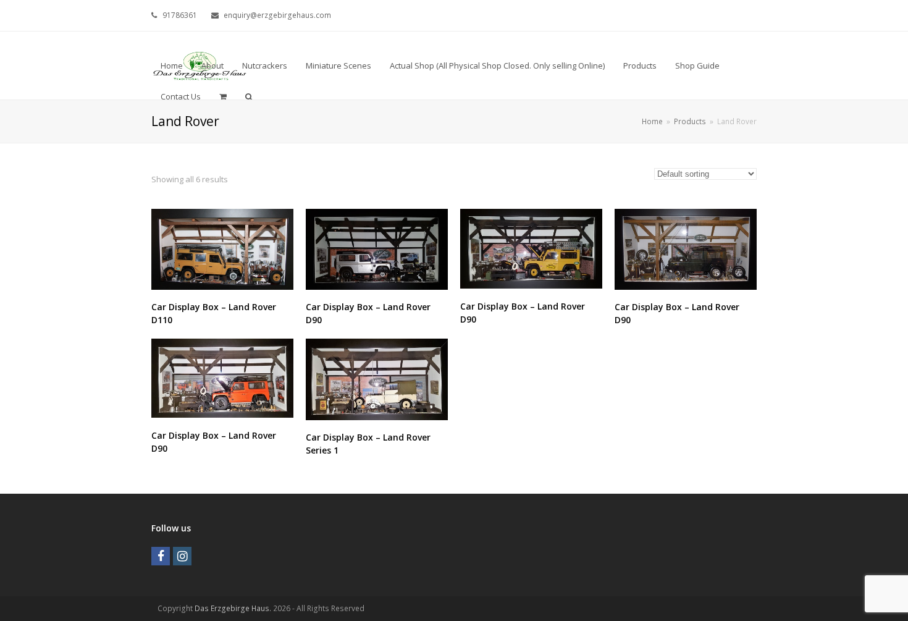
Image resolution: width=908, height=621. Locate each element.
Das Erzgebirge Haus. (233, 608)
